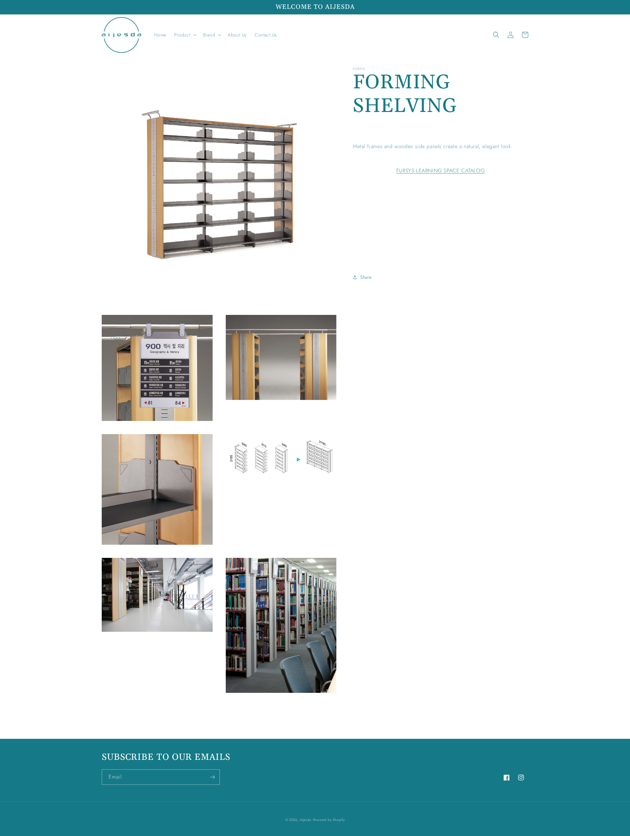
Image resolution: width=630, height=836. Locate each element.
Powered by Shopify (329, 819)
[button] (184, 35)
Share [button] (366, 277)
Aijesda (305, 819)
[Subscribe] (212, 777)
